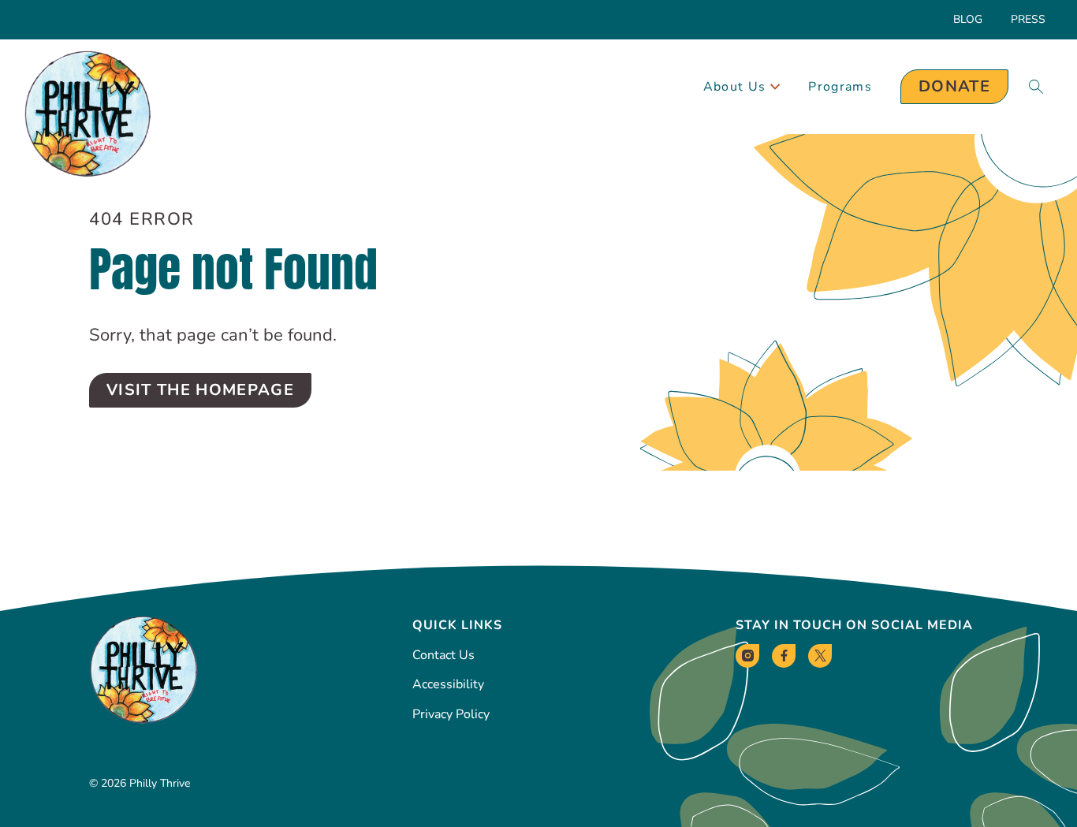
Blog (967, 19)
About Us (734, 86)
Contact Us (443, 655)
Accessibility (448, 684)
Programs (840, 86)
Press (1028, 19)
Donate (954, 86)
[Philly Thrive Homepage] (87, 114)
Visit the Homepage (200, 389)
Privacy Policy (451, 714)
